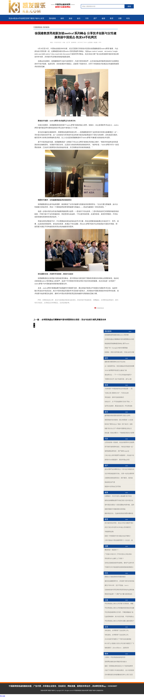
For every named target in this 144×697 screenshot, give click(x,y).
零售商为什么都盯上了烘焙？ (114, 558)
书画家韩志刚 (109, 531)
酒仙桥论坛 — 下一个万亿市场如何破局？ (118, 375)
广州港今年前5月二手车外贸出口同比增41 (118, 554)
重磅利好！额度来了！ (112, 550)
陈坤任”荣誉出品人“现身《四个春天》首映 (119, 424)
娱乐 (78, 18)
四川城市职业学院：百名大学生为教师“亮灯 (119, 523)
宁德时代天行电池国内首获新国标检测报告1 (119, 567)
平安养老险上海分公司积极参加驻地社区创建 (119, 608)
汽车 (87, 18)
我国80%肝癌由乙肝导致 (113, 486)
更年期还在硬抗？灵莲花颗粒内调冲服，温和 (119, 505)
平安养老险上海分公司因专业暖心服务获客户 (119, 621)
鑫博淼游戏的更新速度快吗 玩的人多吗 (117, 415)
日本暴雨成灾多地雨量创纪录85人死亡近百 (119, 674)
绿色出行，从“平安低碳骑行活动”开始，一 (119, 401)
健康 (103, 18)
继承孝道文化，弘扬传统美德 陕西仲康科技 (119, 513)
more (130, 331)
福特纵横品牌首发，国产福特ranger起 (117, 451)
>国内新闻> (46, 27)
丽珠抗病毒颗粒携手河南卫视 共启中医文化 (119, 500)
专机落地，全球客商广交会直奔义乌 (116, 635)
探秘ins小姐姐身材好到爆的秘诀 (115, 577)
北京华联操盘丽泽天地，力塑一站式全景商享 (119, 473)
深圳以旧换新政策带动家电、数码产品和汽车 (119, 563)
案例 (27, 25)
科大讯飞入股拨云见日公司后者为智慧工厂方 (119, 643)
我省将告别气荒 (110, 482)
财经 (62, 18)
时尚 (128, 18)
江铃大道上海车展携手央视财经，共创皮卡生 (119, 455)
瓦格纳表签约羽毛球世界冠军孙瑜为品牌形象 (119, 589)
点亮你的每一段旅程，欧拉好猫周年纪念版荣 (119, 442)
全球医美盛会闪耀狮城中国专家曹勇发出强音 (119, 339)
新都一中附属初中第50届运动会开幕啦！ (118, 536)
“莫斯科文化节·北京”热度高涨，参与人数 (118, 379)
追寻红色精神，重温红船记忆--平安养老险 (118, 406)
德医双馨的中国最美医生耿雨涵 (115, 509)
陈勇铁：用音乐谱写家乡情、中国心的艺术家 (119, 352)
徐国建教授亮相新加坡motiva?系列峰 (117, 335)
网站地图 (2, 696)
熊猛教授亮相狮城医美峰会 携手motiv (117, 343)
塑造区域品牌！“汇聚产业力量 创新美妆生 (118, 594)
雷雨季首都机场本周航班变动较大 (116, 661)
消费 (120, 18)
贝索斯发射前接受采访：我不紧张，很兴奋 (119, 478)
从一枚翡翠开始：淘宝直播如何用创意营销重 (119, 366)
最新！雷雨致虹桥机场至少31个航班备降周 (119, 666)
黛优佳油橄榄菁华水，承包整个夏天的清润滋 (119, 581)
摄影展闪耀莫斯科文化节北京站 (115, 362)
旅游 (70, 18)
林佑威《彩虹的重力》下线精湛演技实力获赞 (119, 433)
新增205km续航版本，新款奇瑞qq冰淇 (117, 459)
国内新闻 (52, 18)
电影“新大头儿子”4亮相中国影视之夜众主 (118, 428)
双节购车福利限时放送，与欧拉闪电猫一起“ (119, 446)
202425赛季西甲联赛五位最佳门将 (116, 370)
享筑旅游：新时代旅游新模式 (114, 397)
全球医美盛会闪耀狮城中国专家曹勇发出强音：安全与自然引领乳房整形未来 (74, 320)
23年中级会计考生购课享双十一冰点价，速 (119, 540)
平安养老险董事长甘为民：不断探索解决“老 (119, 612)
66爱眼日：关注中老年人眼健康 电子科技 (118, 496)
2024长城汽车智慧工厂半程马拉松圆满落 (118, 639)
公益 (10, 25)
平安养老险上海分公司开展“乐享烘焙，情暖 (119, 603)
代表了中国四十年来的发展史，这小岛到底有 (119, 670)
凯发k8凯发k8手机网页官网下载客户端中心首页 (26, 18)
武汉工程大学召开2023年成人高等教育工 (118, 527)
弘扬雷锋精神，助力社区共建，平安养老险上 (119, 616)
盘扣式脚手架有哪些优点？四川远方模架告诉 (119, 469)
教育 (111, 18)
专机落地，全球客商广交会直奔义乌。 (117, 630)
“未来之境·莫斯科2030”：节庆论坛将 (117, 393)
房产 (95, 18)
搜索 (129, 6)
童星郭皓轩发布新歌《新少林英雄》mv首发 (119, 420)
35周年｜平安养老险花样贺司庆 (115, 657)
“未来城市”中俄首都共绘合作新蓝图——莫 (119, 388)
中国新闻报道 (37, 27)
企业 (18, 25)
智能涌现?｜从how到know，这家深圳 (117, 648)
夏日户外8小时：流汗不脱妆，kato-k (116, 585)
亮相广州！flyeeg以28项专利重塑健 (116, 348)
